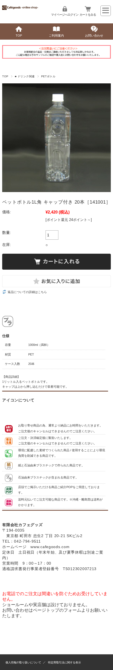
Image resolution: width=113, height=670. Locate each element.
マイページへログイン (64, 14)
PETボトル (48, 76)
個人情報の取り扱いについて (23, 662)
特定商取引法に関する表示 (64, 662)
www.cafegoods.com (49, 547)
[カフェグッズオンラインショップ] (20, 8)
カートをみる (88, 14)
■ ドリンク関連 (25, 76)
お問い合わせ (94, 35)
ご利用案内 (56, 35)
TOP (19, 35)
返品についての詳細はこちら (27, 292)
